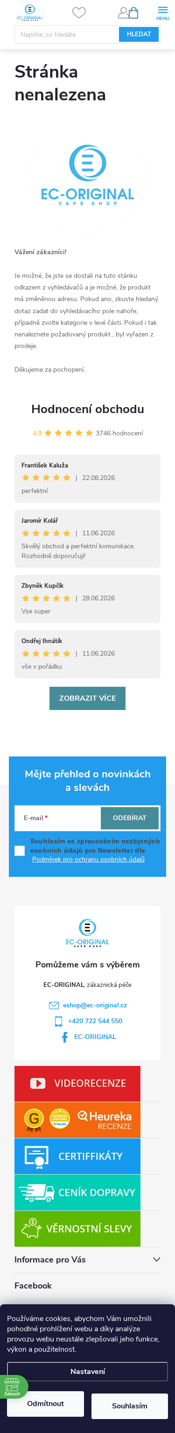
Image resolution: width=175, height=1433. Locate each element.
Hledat (139, 34)
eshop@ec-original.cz (95, 1005)
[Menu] (162, 12)
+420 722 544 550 (95, 1021)
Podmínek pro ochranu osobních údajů (88, 859)
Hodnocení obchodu (87, 409)
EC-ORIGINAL (95, 1036)
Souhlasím (129, 1406)
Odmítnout (45, 1404)
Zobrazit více (87, 698)
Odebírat (130, 818)
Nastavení (87, 1372)
